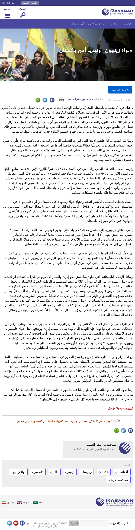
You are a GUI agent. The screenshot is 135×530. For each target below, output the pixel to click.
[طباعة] (61, 100)
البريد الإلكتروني (119, 523)
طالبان (54, 472)
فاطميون (38, 472)
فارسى (10, 502)
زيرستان (86, 472)
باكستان (103, 472)
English (26, 502)
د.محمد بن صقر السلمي (85, 99)
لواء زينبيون (18, 472)
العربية (42, 502)
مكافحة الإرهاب (117, 480)
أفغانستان (121, 472)
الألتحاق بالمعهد (30, 3)
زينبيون (69, 472)
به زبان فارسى (120, 89)
